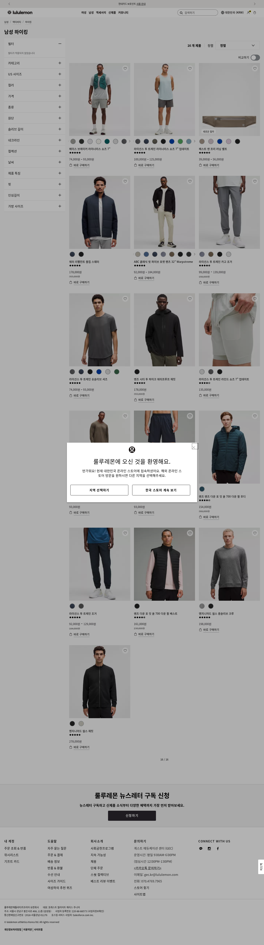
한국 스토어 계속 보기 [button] (161, 490)
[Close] (195, 446)
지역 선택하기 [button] (99, 490)
